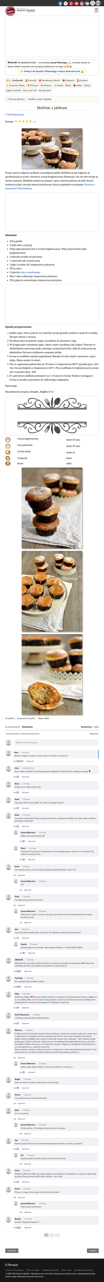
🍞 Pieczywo (32, 85)
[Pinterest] (71, 3)
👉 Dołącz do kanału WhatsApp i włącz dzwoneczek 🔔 (52, 71)
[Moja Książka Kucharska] (98, 5)
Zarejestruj (86, 727)
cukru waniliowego (30, 272)
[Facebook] (60, 3)
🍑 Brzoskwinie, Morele (49, 80)
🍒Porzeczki (30, 80)
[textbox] (56, 743)
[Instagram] (82, 3)
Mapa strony (66, 1270)
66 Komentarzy (16, 114)
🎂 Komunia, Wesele (15, 85)
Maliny (87, 85)
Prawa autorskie (32, 1270)
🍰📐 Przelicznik (14, 80)
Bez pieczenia (45, 90)
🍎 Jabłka (77, 85)
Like (14, 761)
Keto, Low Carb (30, 90)
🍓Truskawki (68, 80)
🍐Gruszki (58, 85)
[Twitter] (65, 3)
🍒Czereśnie (82, 80)
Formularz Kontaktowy (14, 1270)
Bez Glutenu (46, 85)
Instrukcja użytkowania (83, 1270)
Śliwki (68, 85)
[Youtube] (76, 3)
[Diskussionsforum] (92, 5)
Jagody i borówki (13, 90)
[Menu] (96, 10)
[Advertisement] (52, 36)
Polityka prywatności (50, 1270)
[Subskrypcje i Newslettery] (87, 5)
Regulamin (27, 727)
